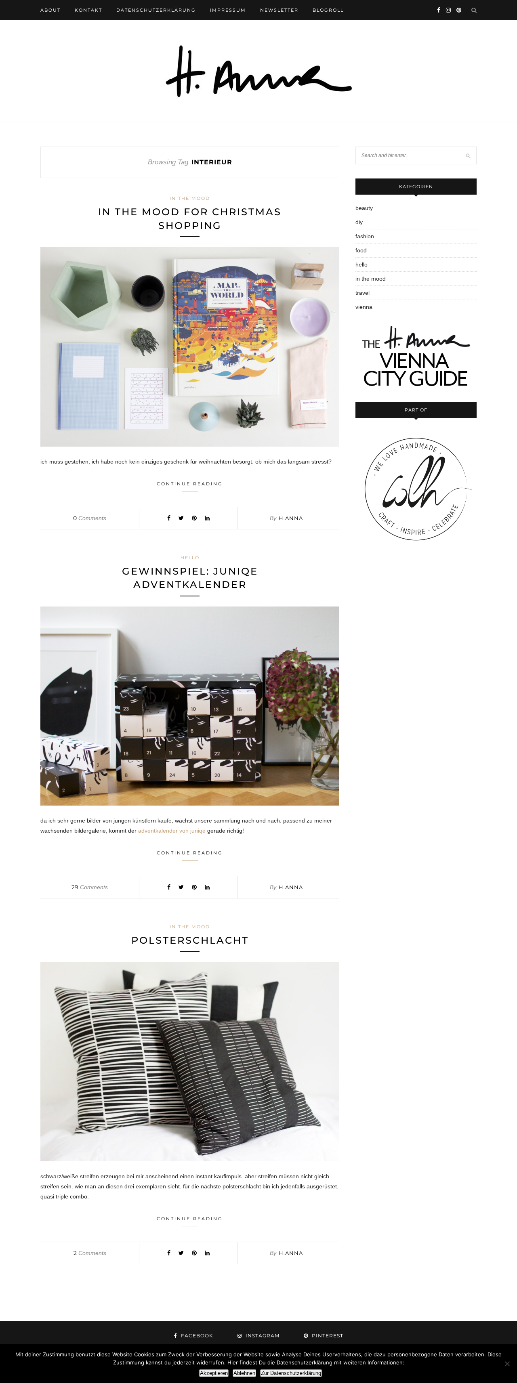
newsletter (279, 10)
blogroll (328, 10)
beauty (364, 208)
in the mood (190, 198)
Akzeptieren (214, 1373)
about (50, 10)
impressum (228, 10)
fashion (364, 236)
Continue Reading (190, 484)
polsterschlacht (190, 940)
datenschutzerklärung (156, 10)
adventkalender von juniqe (172, 830)
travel (362, 293)
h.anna (291, 518)
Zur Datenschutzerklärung (291, 1373)
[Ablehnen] (507, 1364)
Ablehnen (244, 1373)
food (361, 250)
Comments (89, 518)
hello (190, 557)
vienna (363, 307)
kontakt (88, 10)
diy (359, 222)
